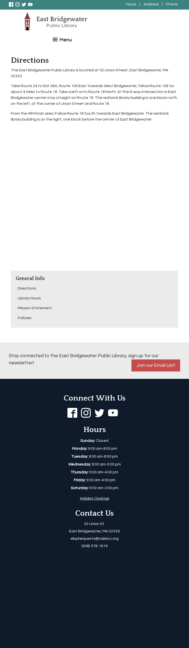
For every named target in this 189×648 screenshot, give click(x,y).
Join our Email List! (155, 365)
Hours (131, 4)
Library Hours (29, 298)
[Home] (57, 21)
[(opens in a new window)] (12, 4)
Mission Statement (35, 308)
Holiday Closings (94, 498)
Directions (27, 288)
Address (151, 4)
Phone (172, 4)
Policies (25, 318)
